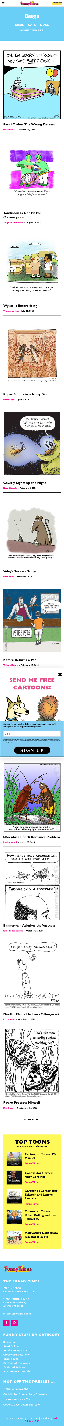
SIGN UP (32, 750)
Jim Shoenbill (10, 842)
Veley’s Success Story (19, 571)
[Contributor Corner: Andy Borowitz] (14, 1177)
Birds (19, 25)
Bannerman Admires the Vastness (29, 926)
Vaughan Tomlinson (13, 223)
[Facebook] (6, 1323)
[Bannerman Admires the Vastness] (32, 886)
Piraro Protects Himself (21, 1103)
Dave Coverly (10, 488)
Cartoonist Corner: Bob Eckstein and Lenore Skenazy (41, 1195)
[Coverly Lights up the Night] (32, 443)
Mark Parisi (9, 130)
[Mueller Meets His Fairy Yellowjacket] (32, 974)
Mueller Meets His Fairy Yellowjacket (31, 1014)
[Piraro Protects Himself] (32, 1063)
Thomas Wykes (11, 311)
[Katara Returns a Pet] (32, 620)
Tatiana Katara (10, 665)
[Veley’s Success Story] (32, 531)
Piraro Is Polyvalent (15, 1388)
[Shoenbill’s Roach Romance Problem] (32, 797)
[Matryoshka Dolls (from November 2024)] (14, 1237)
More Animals (32, 31)
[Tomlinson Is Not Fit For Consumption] (32, 173)
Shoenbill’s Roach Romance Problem (31, 837)
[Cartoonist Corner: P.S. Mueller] (14, 1159)
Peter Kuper (9, 400)
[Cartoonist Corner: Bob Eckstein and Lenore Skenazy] (14, 1196)
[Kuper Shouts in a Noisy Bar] (32, 354)
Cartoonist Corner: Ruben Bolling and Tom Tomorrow (40, 1215)
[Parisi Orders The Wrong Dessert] (32, 85)
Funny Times (32, 1164)
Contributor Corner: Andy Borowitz (25, 1394)
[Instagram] (14, 1323)
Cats (32, 25)
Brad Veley (8, 577)
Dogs (44, 25)
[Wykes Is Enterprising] (32, 266)
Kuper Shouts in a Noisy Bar (25, 394)
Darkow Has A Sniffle (16, 1399)
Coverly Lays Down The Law (21, 1404)
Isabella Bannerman (13, 931)
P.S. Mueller (9, 1020)
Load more (31, 1120)
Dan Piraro (9, 1108)
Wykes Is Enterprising (20, 306)
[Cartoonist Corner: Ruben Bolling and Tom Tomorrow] (14, 1217)
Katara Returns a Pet (19, 660)
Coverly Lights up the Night (24, 483)
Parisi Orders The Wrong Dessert (29, 124)
